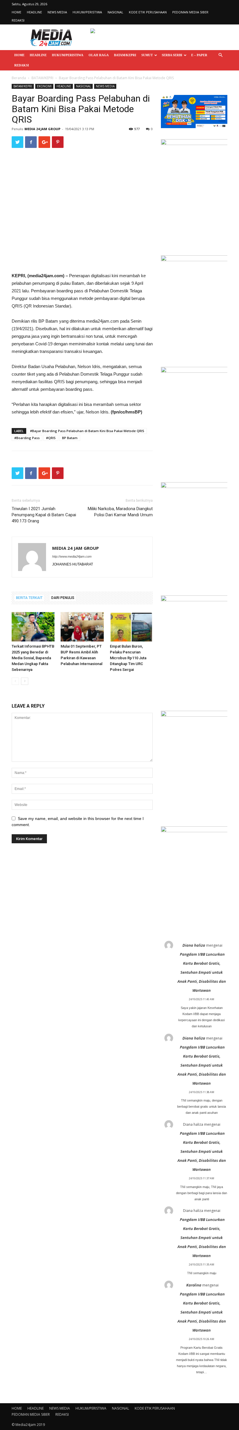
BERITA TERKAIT (29, 598)
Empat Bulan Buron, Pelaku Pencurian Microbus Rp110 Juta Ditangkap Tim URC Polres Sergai (128, 658)
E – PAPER (199, 55)
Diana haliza (193, 945)
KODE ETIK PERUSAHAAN (148, 12)
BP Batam (70, 438)
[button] (220, 55)
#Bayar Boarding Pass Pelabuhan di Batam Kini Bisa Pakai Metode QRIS (87, 431)
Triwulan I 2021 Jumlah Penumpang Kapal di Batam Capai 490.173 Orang (44, 515)
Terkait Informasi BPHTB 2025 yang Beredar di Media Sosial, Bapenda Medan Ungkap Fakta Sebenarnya (33, 658)
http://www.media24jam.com (72, 556)
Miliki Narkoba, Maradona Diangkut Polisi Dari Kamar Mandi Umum (120, 511)
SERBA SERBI (172, 55)
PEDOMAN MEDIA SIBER (190, 12)
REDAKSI (18, 20)
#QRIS (51, 438)
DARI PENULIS (62, 598)
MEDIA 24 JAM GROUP (42, 129)
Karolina (193, 1285)
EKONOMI (44, 86)
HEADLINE (34, 12)
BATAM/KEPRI (125, 55)
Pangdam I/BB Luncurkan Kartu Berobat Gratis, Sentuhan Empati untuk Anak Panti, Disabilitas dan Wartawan (202, 972)
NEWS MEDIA (57, 12)
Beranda (19, 77)
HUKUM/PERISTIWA (87, 12)
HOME (16, 12)
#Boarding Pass (27, 438)
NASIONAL (115, 12)
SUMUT (147, 55)
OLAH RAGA (99, 55)
